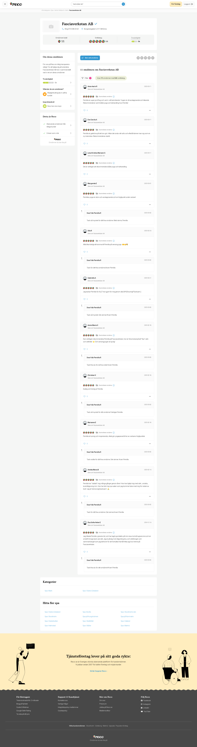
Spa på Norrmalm (127, 616)
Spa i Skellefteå (88, 621)
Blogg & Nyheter (22, 704)
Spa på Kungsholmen (90, 616)
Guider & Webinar (22, 707)
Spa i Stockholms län (128, 612)
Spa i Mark (48, 591)
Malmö (105, 726)
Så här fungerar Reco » (98, 671)
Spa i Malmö (125, 626)
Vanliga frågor (63, 704)
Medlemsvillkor (104, 711)
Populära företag (122, 726)
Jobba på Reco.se (105, 707)
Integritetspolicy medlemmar (68, 707)
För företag (175, 4)
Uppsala (112, 726)
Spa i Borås (87, 612)
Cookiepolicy (62, 711)
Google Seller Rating (23, 711)
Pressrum (103, 704)
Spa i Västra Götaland (90, 591)
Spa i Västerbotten (51, 621)
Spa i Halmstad (50, 626)
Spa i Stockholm (51, 616)
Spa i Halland (125, 621)
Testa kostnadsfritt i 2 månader (27, 700)
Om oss (102, 700)
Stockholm (90, 726)
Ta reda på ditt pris (23, 714)
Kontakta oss (63, 700)
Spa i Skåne (87, 626)
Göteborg (98, 726)
